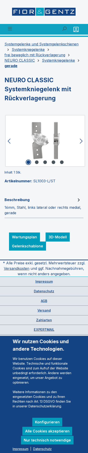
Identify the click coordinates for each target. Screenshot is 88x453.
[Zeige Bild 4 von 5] (53, 162)
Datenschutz (44, 291)
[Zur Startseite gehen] (44, 12)
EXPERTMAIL (44, 329)
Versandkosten (16, 268)
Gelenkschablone (27, 246)
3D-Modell (58, 237)
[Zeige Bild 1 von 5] (28, 162)
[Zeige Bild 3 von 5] (45, 162)
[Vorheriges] (9, 141)
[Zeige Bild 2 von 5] (37, 162)
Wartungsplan (24, 237)
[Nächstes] (81, 141)
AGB (44, 301)
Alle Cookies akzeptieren (47, 431)
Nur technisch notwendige (47, 440)
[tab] (43, 206)
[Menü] (10, 28)
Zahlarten (44, 320)
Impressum (44, 281)
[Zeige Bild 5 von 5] (62, 162)
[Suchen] (64, 28)
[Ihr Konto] (76, 29)
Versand (44, 310)
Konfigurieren (47, 422)
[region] (44, 140)
